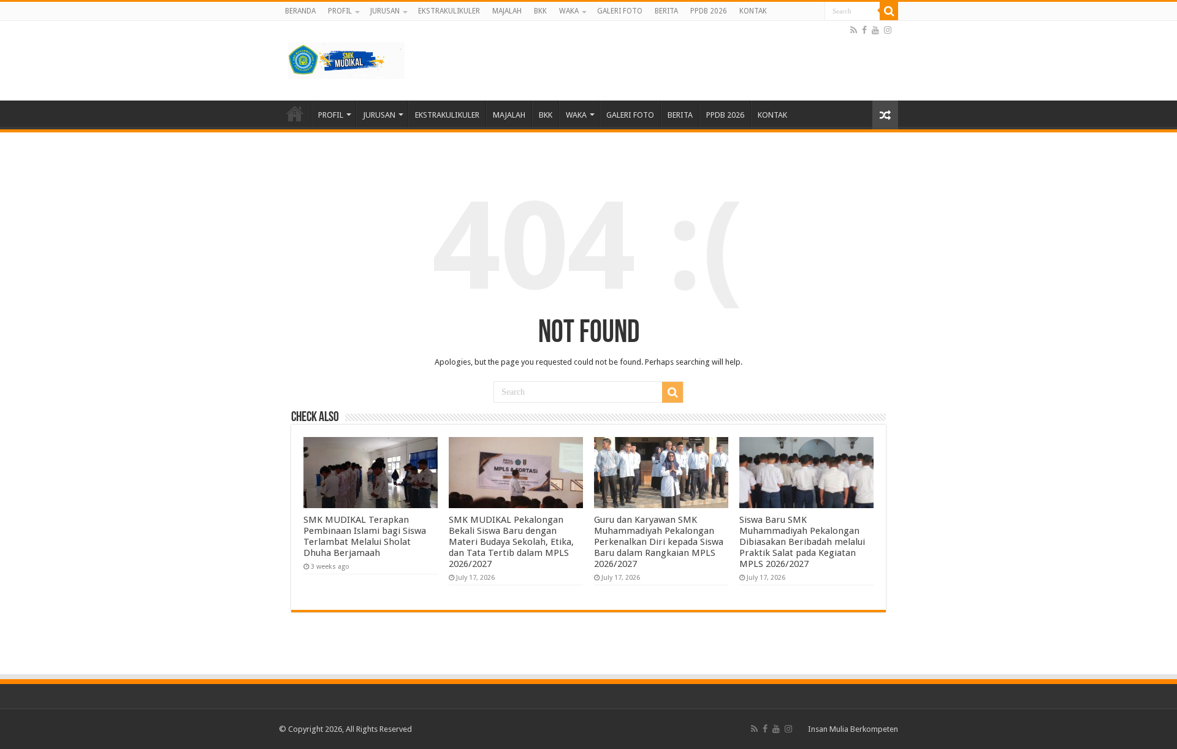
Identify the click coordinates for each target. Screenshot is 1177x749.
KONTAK (753, 11)
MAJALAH (507, 11)
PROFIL (340, 11)
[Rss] (853, 30)
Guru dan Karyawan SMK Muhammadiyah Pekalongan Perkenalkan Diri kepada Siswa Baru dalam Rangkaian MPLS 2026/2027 (658, 541)
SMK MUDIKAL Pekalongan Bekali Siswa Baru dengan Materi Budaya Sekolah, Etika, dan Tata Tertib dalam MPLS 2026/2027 (511, 541)
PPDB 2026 (708, 11)
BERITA (666, 11)
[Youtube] (875, 30)
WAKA (569, 11)
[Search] (889, 11)
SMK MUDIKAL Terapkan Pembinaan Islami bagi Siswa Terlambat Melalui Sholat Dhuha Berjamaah (364, 536)
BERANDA (300, 11)
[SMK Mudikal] (346, 58)
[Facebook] (864, 30)
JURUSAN (385, 11)
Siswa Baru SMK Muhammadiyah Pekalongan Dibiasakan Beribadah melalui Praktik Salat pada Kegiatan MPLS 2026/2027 (802, 541)
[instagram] (888, 30)
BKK (540, 11)
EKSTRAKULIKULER (449, 11)
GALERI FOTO (619, 11)
